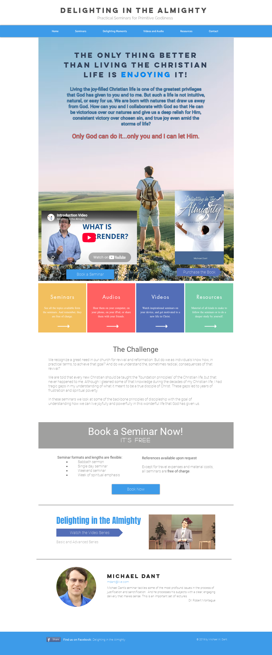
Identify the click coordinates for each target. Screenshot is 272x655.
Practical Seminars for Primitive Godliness (135, 18)
